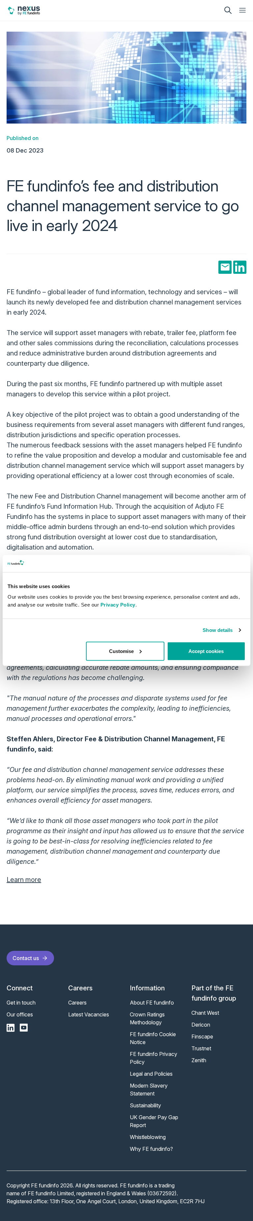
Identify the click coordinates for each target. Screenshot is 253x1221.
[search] (228, 10)
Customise (121, 651)
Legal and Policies (151, 1073)
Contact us (26, 958)
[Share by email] (225, 267)
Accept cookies (206, 651)
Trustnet (201, 1048)
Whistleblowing (148, 1137)
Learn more (24, 880)
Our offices (20, 1014)
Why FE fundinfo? (151, 1149)
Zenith (198, 1060)
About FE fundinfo (152, 1002)
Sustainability (145, 1105)
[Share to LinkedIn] (239, 267)
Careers (77, 1002)
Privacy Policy (117, 604)
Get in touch (21, 1002)
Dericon (200, 1024)
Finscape (202, 1036)
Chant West (205, 1012)
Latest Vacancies (88, 1014)
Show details (218, 630)
